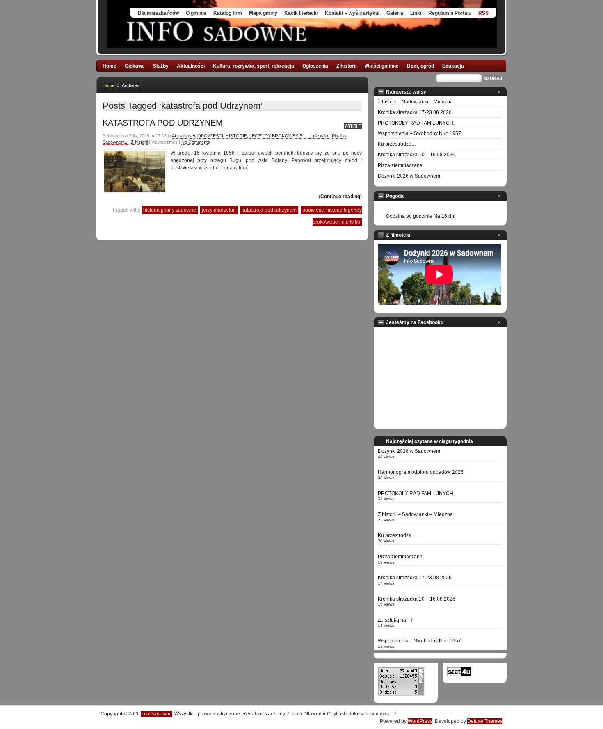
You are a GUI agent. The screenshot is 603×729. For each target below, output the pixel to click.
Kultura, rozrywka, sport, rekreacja (253, 66)
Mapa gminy (263, 13)
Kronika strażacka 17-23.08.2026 (415, 112)
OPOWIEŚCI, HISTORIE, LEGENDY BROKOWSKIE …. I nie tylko (263, 135)
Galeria (394, 13)
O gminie (196, 13)
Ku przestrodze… (397, 144)
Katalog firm (227, 13)
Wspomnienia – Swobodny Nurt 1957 (419, 133)
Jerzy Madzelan (219, 210)
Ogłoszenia (315, 66)
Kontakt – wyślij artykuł (352, 13)
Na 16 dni (444, 216)
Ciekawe (135, 66)
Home (109, 66)
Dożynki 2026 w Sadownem (409, 176)
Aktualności (191, 66)
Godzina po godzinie (409, 216)
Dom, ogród (420, 66)
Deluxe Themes (484, 721)
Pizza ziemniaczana (400, 165)
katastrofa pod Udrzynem (269, 210)
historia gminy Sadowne (169, 210)
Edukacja (453, 66)
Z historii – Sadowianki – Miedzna (415, 102)
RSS (483, 13)
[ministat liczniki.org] (401, 694)
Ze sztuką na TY (395, 620)
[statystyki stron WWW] (459, 674)
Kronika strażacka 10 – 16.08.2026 (416, 155)
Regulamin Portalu (449, 13)
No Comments (195, 141)
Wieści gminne (382, 66)
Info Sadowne (156, 714)
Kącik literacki (301, 13)
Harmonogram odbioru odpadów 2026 (421, 472)
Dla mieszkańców (158, 13)
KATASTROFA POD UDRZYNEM (163, 122)
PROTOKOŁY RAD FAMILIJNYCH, (416, 123)
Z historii (346, 66)
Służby (161, 66)
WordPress (420, 721)
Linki (415, 13)
